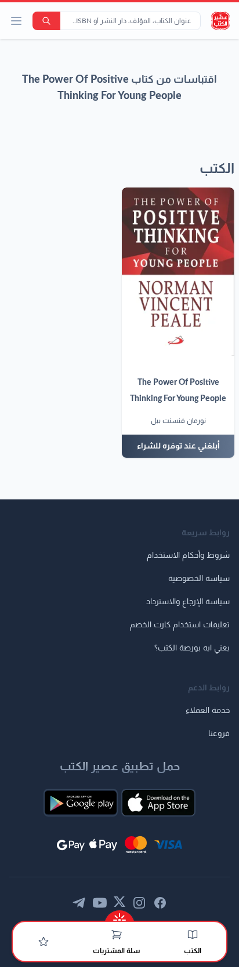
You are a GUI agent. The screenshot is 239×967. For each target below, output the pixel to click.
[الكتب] (193, 935)
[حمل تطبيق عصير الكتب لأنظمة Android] (81, 803)
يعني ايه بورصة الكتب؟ (192, 648)
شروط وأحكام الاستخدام (188, 555)
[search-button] (46, 21)
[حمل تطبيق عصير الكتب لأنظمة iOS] (158, 803)
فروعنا (219, 734)
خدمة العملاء (208, 711)
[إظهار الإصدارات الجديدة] (119, 916)
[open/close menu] (16, 21)
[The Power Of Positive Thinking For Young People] (178, 271)
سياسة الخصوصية (199, 579)
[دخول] (43, 941)
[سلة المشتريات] (117, 935)
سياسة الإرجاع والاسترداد (188, 602)
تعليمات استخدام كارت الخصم (180, 625)
